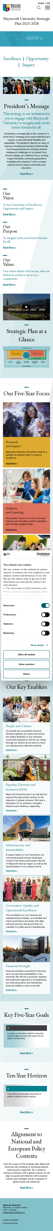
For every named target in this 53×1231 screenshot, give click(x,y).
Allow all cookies (26, 654)
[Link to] (26, 501)
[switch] (45, 614)
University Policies (10, 1223)
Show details (37, 645)
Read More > (26, 173)
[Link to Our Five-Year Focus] (26, 434)
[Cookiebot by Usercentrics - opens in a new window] (37, 554)
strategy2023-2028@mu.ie (14, 1213)
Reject (26, 674)
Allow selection (26, 664)
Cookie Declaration (10, 1220)
